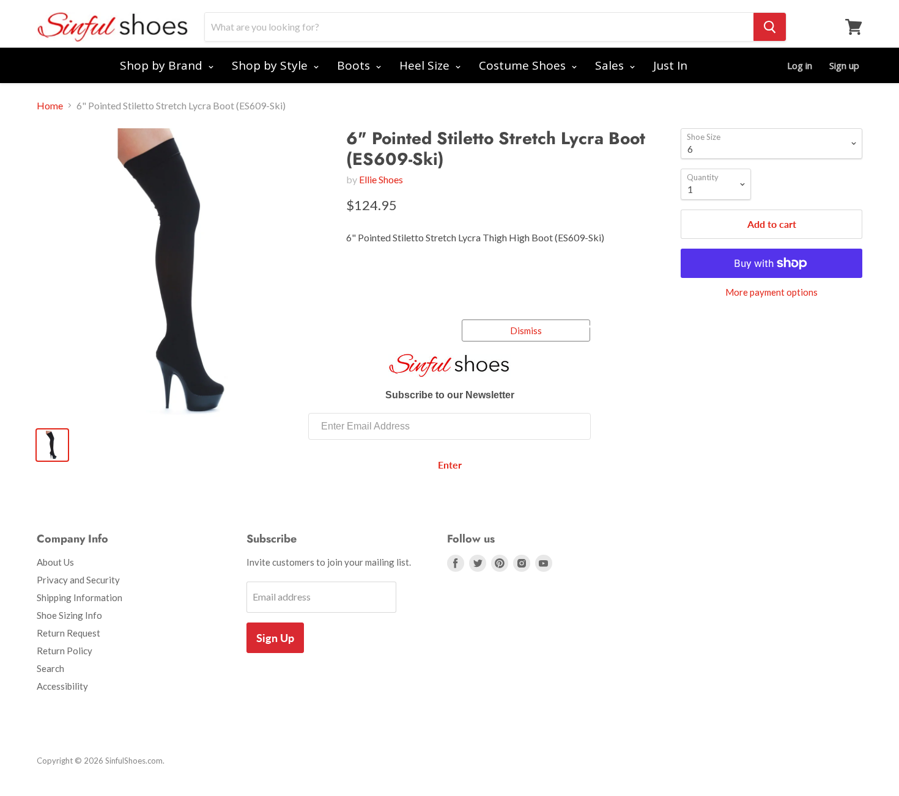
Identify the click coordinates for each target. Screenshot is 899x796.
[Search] (769, 27)
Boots (355, 65)
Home (50, 105)
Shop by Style (271, 65)
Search (50, 668)
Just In (670, 65)
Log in (799, 65)
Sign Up (275, 637)
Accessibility (62, 686)
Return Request (68, 632)
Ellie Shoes (381, 179)
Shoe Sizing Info (69, 615)
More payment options (771, 292)
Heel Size (426, 65)
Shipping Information (79, 597)
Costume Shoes (524, 65)
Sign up (844, 65)
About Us (55, 562)
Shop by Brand (162, 65)
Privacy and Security (78, 579)
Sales (611, 65)
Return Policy (64, 650)
